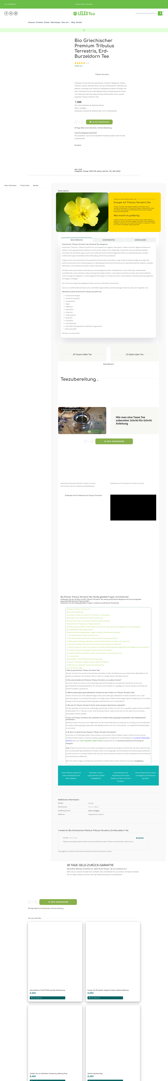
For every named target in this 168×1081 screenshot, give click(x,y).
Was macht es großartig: (75, 612)
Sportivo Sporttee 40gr (95, 1073)
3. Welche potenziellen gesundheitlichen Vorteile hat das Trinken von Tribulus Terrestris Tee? (98, 641)
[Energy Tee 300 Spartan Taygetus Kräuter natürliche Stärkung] (113, 955)
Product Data (24, 185)
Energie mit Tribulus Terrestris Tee (78, 609)
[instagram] (16, 13)
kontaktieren (139, 761)
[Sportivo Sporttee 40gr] (113, 1038)
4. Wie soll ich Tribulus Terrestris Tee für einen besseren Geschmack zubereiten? (94, 644)
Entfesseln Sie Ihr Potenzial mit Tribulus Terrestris (83, 624)
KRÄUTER (92, 171)
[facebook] (6, 13)
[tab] (10, 185)
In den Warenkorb (100, 122)
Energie (85, 171)
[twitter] (11, 13)
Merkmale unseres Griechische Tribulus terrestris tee (85, 618)
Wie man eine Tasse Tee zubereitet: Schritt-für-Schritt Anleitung (134, 420)
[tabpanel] (108, 290)
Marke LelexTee (102, 171)
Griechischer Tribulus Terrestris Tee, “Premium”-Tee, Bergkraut (88, 615)
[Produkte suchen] (160, 13)
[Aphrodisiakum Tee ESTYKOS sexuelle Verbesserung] (55, 955)
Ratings (35, 185)
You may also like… (73, 656)
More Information (10, 185)
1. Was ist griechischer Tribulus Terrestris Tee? (82, 635)
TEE (110, 171)
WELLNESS (116, 171)
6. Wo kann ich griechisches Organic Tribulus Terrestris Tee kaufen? (89, 650)
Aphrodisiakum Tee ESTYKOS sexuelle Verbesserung (47, 990)
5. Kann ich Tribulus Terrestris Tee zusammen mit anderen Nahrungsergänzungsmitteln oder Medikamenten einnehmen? (108, 647)
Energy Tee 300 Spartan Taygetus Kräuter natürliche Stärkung (108, 990)
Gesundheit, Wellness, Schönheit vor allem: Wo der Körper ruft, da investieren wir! (94, 653)
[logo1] (84, 12)
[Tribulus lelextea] (49, 84)
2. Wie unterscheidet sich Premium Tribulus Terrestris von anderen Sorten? (92, 638)
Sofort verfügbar (93, 811)
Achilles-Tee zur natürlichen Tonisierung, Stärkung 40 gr (48, 1073)
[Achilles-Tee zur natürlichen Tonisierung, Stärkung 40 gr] (55, 1038)
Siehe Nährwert (108, 364)
